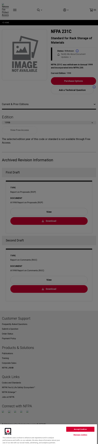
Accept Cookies (80, 429)
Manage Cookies (80, 435)
